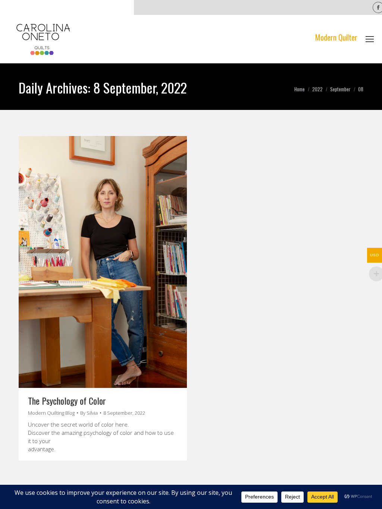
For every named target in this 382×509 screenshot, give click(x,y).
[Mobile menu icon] (370, 39)
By (89, 413)
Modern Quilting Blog (51, 413)
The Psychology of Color (67, 400)
